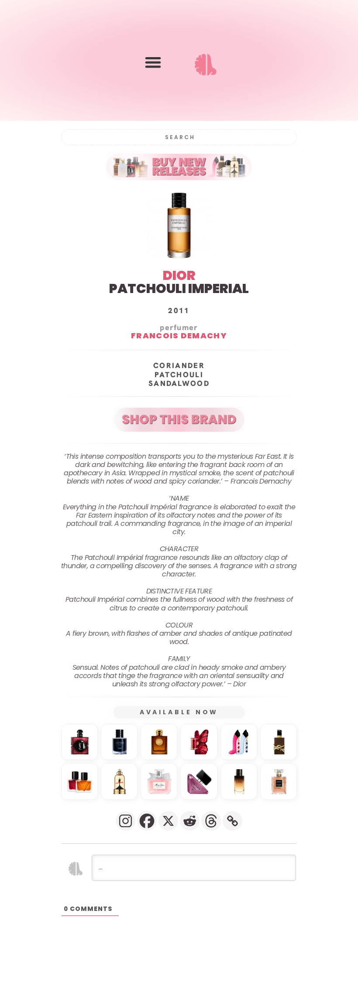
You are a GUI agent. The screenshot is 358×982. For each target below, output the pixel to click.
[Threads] (211, 821)
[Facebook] (147, 821)
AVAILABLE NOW (179, 712)
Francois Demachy (179, 336)
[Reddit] (190, 821)
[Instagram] (125, 821)
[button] (153, 62)
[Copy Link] (232, 821)
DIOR (179, 275)
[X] (168, 821)
